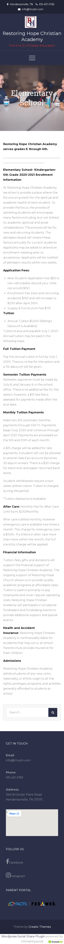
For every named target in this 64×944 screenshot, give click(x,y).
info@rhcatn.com (32, 9)
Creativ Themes (40, 926)
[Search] (52, 712)
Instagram (18, 876)
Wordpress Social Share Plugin (23, 936)
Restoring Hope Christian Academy (32, 36)
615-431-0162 (46, 4)
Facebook (16, 862)
